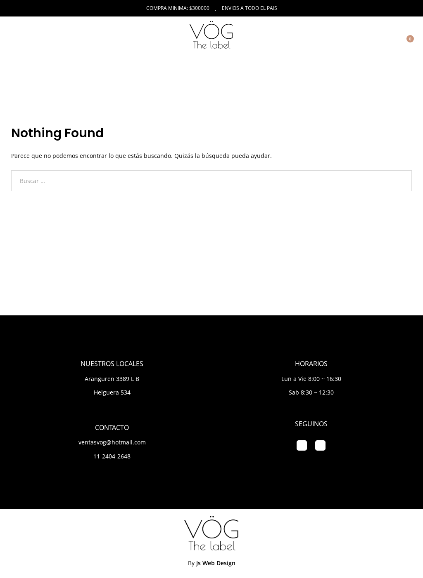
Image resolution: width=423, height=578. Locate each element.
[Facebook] (302, 445)
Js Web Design (215, 563)
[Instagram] (320, 445)
